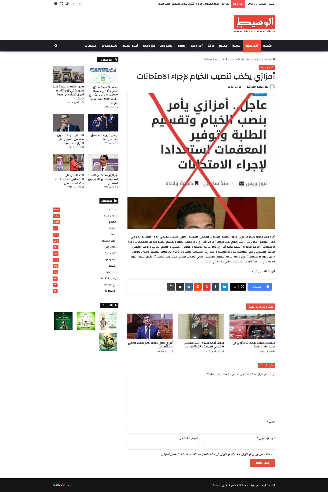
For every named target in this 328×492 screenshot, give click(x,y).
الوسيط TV (110, 291)
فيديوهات (90, 45)
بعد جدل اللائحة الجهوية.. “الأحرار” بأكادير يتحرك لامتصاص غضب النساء (193, 4)
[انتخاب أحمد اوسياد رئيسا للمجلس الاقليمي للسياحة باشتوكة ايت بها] (201, 326)
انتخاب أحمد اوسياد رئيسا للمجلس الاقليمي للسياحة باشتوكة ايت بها (204, 345)
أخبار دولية (197, 45)
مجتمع (223, 45)
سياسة (236, 45)
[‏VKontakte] (189, 287)
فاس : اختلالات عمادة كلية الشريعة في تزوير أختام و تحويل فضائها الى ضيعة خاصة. (68, 92)
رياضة (211, 45)
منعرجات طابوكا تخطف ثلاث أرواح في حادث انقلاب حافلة (254, 345)
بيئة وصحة (149, 45)
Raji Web (57, 485)
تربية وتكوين (109, 259)
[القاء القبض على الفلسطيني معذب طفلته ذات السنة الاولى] (68, 162)
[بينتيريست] (207, 287)
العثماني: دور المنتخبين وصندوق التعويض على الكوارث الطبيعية (70, 139)
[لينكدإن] (224, 287)
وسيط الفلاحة (109, 45)
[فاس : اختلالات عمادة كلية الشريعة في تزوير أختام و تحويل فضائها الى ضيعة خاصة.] (68, 74)
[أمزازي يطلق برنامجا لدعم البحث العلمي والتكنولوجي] (150, 326)
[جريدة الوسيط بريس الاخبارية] (254, 23)
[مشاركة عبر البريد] (180, 287)
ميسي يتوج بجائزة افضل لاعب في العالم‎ (104, 137)
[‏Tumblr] (215, 287)
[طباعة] (171, 287)
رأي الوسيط (110, 285)
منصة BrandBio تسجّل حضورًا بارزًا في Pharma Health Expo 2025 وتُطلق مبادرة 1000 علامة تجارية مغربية (103, 95)
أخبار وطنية (251, 45)
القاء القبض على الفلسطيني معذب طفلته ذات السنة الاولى (69, 179)
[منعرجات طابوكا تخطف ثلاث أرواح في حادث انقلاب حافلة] (252, 326)
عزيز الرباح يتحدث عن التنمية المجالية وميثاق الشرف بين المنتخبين (103, 179)
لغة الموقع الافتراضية (257, 87)
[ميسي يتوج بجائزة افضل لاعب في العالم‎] (103, 122)
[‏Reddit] (198, 287)
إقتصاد (181, 45)
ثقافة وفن (166, 45)
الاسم (271, 422)
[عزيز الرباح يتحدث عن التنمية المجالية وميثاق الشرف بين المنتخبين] (103, 162)
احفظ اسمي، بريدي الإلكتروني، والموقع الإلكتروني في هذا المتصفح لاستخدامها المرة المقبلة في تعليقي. (216, 454)
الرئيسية (267, 45)
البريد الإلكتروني (266, 438)
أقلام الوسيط (130, 45)
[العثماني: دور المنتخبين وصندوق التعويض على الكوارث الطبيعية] (68, 122)
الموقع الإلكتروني (188, 438)
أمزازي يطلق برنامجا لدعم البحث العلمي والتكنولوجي (150, 345)
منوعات (111, 209)
